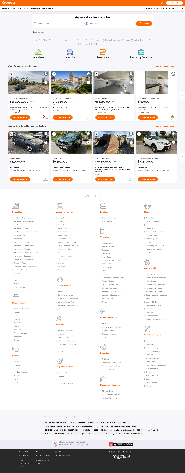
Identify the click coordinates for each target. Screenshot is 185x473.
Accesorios (62, 232)
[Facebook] (114, 456)
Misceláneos (151, 281)
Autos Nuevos (63, 225)
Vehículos (17, 8)
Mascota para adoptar (155, 246)
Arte (104, 323)
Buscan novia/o (152, 235)
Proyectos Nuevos (21, 287)
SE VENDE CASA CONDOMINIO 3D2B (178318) (61, 430)
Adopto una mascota (154, 249)
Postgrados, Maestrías (67, 344)
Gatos (148, 225)
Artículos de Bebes (21, 309)
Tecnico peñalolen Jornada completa (59, 422)
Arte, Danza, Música (66, 330)
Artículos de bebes (65, 373)
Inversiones (150, 341)
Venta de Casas (20, 225)
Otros (16, 340)
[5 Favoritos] (139, 74)
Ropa (16, 382)
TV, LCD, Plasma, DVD (110, 285)
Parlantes (106, 274)
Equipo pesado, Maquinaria (68, 246)
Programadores (152, 368)
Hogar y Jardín (19, 303)
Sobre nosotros (23, 455)
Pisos (16, 316)
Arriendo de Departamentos (25, 246)
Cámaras (105, 250)
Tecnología (105, 237)
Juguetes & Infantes (65, 367)
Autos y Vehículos (64, 212)
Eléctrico (149, 298)
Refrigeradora (107, 298)
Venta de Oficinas (21, 228)
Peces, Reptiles (152, 239)
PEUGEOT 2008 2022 (90, 430)
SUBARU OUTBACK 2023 (133, 434)
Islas (15, 280)
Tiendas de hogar (21, 333)
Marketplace (47, 8)
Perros (148, 242)
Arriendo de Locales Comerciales (27, 252)
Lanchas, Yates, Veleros (67, 302)
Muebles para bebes (66, 383)
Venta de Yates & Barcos (68, 305)
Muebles (17, 323)
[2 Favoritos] (96, 74)
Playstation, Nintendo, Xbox (113, 278)
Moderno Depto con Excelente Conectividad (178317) (121, 430)
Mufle (60, 252)
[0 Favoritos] (11, 134)
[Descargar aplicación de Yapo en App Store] (118, 444)
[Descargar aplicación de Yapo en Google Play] (128, 444)
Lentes (16, 368)
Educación (61, 324)
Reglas (38, 463)
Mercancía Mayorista (110, 385)
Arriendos (18, 239)
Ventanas (18, 336)
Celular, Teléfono (108, 253)
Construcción (150, 268)
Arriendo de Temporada (23, 256)
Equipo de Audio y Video (112, 260)
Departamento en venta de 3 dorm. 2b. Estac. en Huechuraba (68, 426)
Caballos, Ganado (153, 221)
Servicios (149, 309)
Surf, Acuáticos (108, 369)
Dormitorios (18, 326)
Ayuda (20, 458)
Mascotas (149, 212)
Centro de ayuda (177, 8)
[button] (45, 82)
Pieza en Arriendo (21, 270)
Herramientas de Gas (154, 291)
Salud (148, 379)
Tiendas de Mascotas (154, 232)
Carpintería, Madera (154, 274)
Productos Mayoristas (154, 348)
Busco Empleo (107, 221)
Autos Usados (63, 218)
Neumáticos (62, 259)
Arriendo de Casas (21, 242)
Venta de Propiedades (23, 218)
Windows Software (109, 288)
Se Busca (61, 266)
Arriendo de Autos (65, 228)
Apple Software (108, 246)
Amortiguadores (64, 235)
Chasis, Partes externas (67, 242)
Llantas (61, 263)
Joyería (17, 365)
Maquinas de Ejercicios (111, 366)
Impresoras (106, 264)
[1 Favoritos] (54, 134)
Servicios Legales (152, 382)
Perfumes (17, 375)
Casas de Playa (20, 263)
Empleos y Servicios (31, 8)
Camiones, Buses (64, 239)
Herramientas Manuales (155, 288)
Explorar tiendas (150, 8)
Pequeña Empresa (153, 351)
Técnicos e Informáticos (67, 341)
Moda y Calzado (20, 372)
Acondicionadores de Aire (112, 291)
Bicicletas (106, 359)
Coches (61, 376)
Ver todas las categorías (62, 455)
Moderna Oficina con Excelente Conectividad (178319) (115, 426)
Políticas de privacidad (43, 458)
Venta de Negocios (153, 358)
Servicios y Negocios (154, 335)
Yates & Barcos (63, 285)
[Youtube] (128, 456)
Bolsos (16, 361)
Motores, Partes (64, 256)
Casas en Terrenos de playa (25, 266)
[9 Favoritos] (11, 74)
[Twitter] (121, 456)
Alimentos (150, 218)
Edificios (17, 273)
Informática (106, 257)
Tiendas (57, 458)
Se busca (17, 330)
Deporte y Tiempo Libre (111, 362)
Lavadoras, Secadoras (111, 295)
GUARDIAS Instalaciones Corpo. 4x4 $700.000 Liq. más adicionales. (103, 422)
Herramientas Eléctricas (155, 285)
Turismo (149, 386)
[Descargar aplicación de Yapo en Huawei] (110, 444)
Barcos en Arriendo (65, 295)
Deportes (104, 353)
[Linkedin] (124, 456)
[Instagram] (118, 456)
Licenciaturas (63, 337)
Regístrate (21, 466)
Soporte (20, 461)
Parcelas (17, 277)
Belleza (15, 355)
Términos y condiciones (43, 455)
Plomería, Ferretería (153, 305)
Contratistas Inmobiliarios (156, 278)
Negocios (17, 284)
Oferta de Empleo (109, 218)
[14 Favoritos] (54, 74)
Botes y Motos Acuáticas (68, 298)
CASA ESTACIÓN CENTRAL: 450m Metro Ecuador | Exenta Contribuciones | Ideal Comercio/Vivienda (83, 434)
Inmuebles (6, 8)
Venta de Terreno (21, 235)
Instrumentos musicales (111, 327)
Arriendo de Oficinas (22, 249)
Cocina (17, 312)
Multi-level (150, 344)
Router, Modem (108, 281)
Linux (104, 271)
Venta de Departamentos (24, 221)
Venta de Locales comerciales (26, 232)
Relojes (17, 379)
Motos (60, 221)
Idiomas (61, 334)
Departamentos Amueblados (25, 259)
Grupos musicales (109, 334)
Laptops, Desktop (109, 267)
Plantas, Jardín (19, 319)
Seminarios (62, 348)
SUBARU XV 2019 (151, 430)
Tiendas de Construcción (156, 319)
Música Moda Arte (109, 317)
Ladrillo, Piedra (151, 302)
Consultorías (151, 361)
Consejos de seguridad (163, 8)
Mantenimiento (152, 316)
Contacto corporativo (24, 463)
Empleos (104, 212)
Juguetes (61, 380)
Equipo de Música (65, 249)
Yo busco (61, 309)
